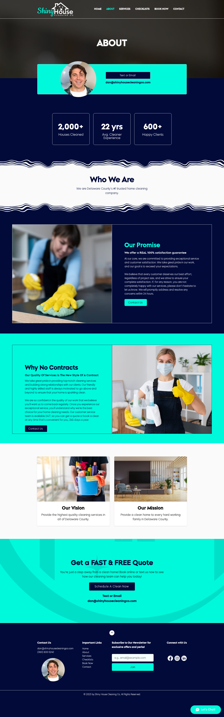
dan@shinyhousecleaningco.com (128, 82)
